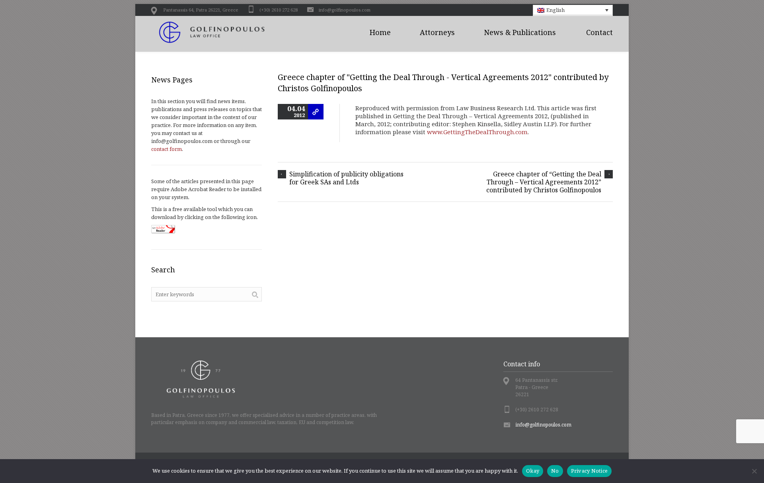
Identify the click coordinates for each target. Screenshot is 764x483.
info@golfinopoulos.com (344, 10)
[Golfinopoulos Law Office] (220, 32)
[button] (573, 10)
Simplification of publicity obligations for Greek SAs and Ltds (346, 178)
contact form (166, 149)
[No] (754, 471)
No (555, 470)
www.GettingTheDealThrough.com (477, 132)
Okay (532, 470)
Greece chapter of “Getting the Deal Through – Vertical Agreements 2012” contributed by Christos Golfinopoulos (543, 182)
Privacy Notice (589, 470)
